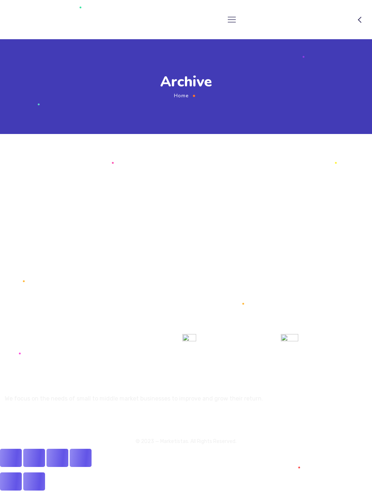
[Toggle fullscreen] (57, 458)
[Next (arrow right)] (34, 481)
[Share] (34, 458)
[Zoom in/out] (81, 458)
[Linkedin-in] (32, 418)
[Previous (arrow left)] (11, 481)
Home (181, 95)
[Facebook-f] (20, 418)
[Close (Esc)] (11, 458)
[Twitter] (8, 418)
